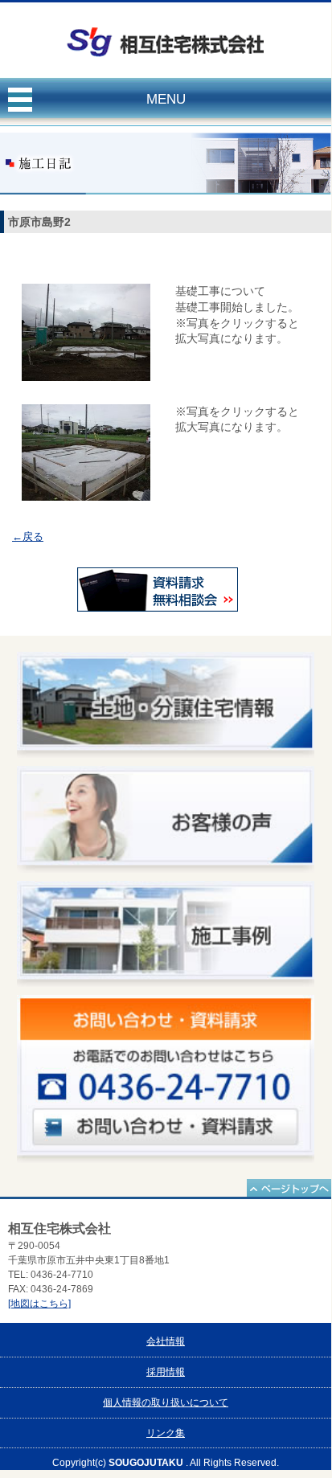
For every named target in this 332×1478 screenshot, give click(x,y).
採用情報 (165, 1372)
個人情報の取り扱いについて (165, 1402)
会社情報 (165, 1341)
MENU (166, 99)
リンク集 (165, 1433)
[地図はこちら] (39, 1303)
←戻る (27, 536)
